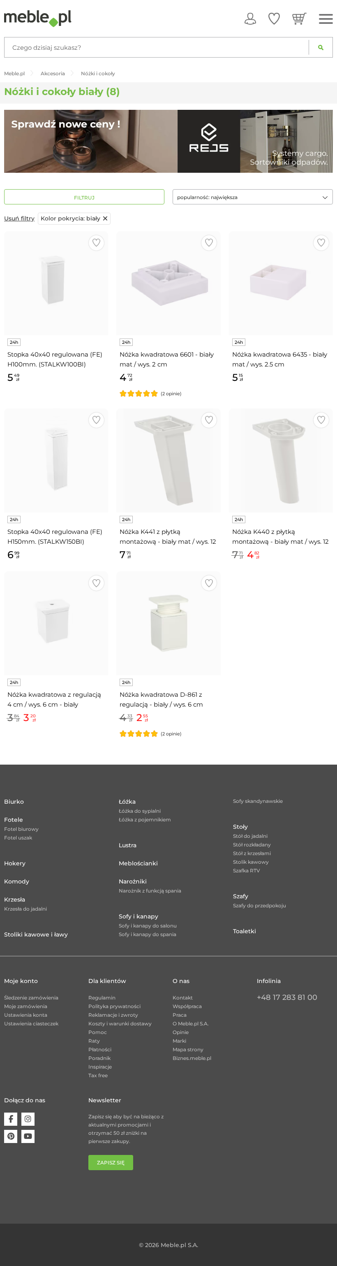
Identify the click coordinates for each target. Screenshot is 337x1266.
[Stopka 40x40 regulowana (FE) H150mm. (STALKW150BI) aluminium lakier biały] (56, 460)
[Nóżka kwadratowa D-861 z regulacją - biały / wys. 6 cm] (168, 623)
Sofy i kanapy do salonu (148, 926)
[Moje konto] (250, 18)
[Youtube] (28, 1136)
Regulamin (101, 998)
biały (70, 218)
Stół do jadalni (250, 836)
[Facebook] (10, 1119)
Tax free (98, 1075)
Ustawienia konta (25, 1015)
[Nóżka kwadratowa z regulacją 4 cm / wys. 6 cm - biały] (56, 623)
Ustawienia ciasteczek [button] (31, 1023)
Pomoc (97, 1032)
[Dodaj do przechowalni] (96, 242)
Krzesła (14, 899)
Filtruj (84, 198)
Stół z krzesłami (252, 853)
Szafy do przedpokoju (259, 905)
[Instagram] (28, 1119)
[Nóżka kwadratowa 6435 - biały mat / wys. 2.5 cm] (281, 283)
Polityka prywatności (114, 1006)
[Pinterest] (10, 1136)
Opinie (181, 1032)
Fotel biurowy (21, 829)
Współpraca (187, 1006)
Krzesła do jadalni (25, 909)
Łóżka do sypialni (140, 811)
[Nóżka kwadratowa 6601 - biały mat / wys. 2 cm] (168, 283)
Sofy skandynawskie (258, 801)
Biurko (14, 801)
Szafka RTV (246, 870)
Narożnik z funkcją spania (150, 891)
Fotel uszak (18, 838)
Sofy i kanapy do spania (147, 934)
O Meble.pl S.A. (191, 1023)
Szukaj (320, 47)
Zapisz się (111, 1162)
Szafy (240, 896)
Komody (16, 881)
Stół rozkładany (252, 845)
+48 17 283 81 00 (287, 997)
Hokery (14, 863)
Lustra (127, 845)
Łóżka (127, 801)
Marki (179, 1041)
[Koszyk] (299, 18)
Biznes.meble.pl (192, 1058)
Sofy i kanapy (138, 916)
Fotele (13, 819)
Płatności (99, 1049)
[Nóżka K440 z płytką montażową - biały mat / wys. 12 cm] (281, 460)
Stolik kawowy (251, 862)
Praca (180, 1015)
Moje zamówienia (25, 1006)
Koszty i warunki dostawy (120, 1023)
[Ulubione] (274, 18)
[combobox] (253, 196)
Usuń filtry (19, 218)
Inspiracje (100, 1067)
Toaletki (244, 931)
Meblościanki (138, 863)
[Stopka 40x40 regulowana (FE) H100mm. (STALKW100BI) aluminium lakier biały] (56, 283)
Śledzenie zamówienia (31, 998)
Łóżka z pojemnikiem (145, 819)
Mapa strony (188, 1049)
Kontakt (183, 998)
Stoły (240, 826)
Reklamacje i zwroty (113, 1015)
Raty (94, 1041)
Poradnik (99, 1058)
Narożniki (133, 881)
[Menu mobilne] (326, 19)
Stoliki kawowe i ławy (36, 934)
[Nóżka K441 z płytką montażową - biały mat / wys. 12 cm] (168, 460)
